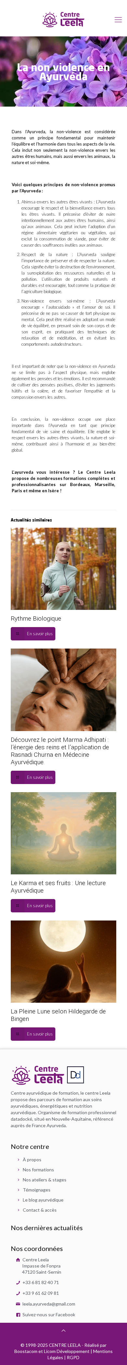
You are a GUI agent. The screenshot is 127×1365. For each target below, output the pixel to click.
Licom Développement (67, 1351)
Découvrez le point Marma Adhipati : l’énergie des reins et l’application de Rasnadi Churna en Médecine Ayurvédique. (60, 751)
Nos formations (38, 1169)
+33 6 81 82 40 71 (40, 1282)
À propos (32, 1159)
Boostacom (25, 1351)
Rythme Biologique (36, 618)
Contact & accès (40, 1210)
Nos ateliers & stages (44, 1179)
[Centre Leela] (63, 19)
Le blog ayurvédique (43, 1200)
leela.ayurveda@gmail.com (48, 1304)
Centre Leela (41, 1266)
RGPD (73, 1357)
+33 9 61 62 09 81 (40, 1293)
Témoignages (36, 1189)
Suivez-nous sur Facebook (48, 1314)
